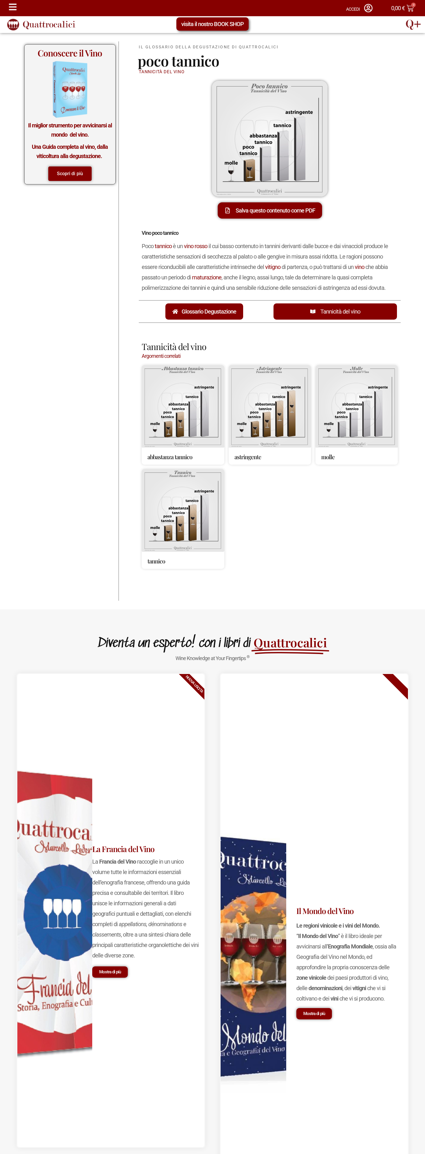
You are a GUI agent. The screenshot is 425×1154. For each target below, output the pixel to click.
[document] (212, 577)
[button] (301, 500)
